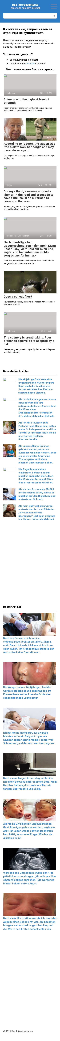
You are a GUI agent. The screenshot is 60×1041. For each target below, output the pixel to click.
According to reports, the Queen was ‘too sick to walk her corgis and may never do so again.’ (29, 147)
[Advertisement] (30, 564)
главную (30, 63)
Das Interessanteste (25, 4)
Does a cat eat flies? (18, 296)
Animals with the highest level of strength (26, 101)
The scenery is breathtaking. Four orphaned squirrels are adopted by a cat (29, 341)
